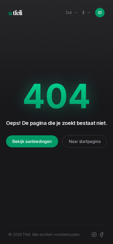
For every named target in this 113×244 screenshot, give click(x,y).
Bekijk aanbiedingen (32, 141)
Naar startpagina (85, 141)
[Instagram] (94, 234)
